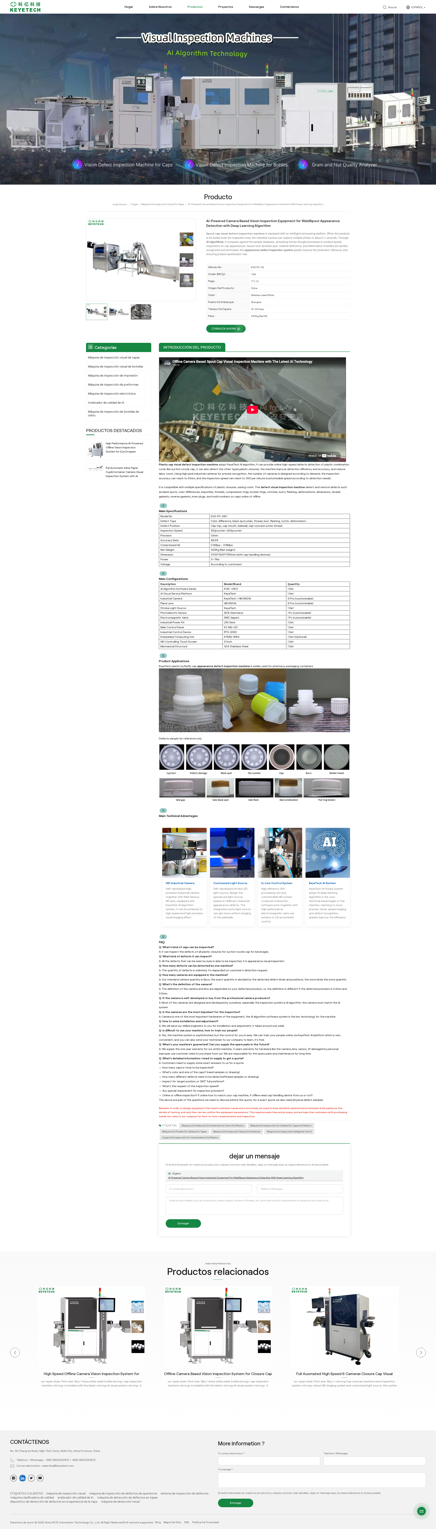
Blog (158, 1522)
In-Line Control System (276, 883)
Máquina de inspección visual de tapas (162, 204)
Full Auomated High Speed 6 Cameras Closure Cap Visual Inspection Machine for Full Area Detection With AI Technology (91, 1374)
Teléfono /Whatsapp (336, 1453)
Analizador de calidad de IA (106, 402)
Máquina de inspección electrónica (112, 393)
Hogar (128, 7)
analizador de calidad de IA (76, 1497)
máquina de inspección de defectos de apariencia (123, 1493)
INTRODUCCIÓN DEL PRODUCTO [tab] (192, 347)
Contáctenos (289, 7)
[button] (15, 1352)
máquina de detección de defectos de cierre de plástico (213, 1125)
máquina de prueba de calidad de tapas (184, 1131)
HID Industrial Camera (180, 883)
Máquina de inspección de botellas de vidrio (113, 413)
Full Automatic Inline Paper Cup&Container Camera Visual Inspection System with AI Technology (124, 472)
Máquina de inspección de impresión (113, 375)
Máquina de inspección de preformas (113, 384)
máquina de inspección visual (65, 1493)
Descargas (256, 7)
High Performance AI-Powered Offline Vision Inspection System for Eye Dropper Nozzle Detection (124, 448)
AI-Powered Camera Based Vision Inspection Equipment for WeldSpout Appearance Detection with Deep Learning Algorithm (236, 1177)
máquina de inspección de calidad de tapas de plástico (281, 1125)
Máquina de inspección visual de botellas (115, 366)
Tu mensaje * (225, 1469)
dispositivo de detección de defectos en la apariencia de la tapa (53, 1501)
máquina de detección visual (120, 1501)
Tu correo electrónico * (231, 1453)
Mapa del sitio (172, 1522)
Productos (195, 7)
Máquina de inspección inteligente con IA (289, 1131)
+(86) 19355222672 (57, 1459)
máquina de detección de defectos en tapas (127, 1497)
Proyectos (225, 7)
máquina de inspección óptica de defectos (236, 1131)
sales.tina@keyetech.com (58, 1465)
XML (186, 1522)
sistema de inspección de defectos (184, 1493)
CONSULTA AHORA (224, 328)
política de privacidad (205, 1522)
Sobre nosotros (160, 7)
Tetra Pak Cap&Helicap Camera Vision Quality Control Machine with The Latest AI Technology (344, 1374)
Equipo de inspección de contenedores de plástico (190, 1137)
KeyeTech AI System (322, 883)
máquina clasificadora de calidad (32, 1497)
